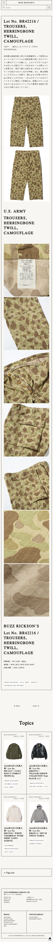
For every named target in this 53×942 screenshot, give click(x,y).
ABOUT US (7, 897)
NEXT (35, 706)
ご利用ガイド (30, 897)
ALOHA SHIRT (33, 917)
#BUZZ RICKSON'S (11, 682)
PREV (18, 706)
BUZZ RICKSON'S (26, 3)
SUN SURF (7, 917)
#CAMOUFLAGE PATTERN (14, 685)
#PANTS (34, 682)
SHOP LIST (7, 899)
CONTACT (7, 902)
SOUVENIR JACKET (35, 919)
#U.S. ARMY (24, 682)
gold (5, 926)
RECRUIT (7, 900)
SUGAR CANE (8, 919)
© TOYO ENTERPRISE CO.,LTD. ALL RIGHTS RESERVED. (26, 935)
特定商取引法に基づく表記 (34, 899)
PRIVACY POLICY (32, 901)
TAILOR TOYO (8, 922)
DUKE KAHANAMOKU (10, 924)
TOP (50, 940)
